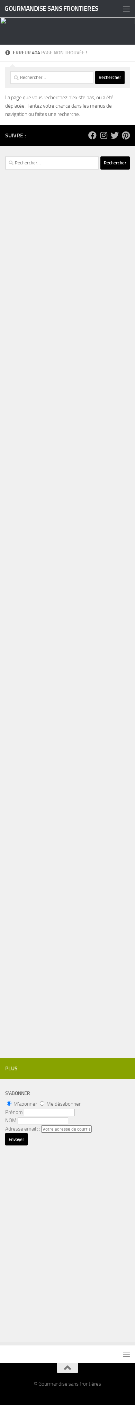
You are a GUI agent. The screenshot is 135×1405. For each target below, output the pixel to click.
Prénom (14, 1112)
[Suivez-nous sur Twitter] (114, 135)
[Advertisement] (67, 321)
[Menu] (126, 8)
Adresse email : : (23, 1129)
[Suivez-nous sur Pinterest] (126, 135)
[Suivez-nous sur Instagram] (103, 135)
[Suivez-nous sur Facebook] (92, 135)
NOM (11, 1120)
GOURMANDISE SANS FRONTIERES (51, 8)
